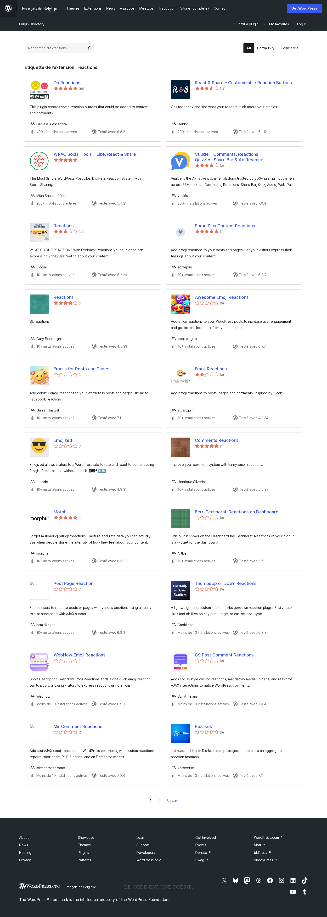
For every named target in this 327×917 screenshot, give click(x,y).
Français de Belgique (80, 887)
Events (200, 845)
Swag (201, 860)
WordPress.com (268, 837)
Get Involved (205, 837)
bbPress (262, 852)
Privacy (25, 860)
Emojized (63, 440)
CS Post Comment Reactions (224, 654)
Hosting (25, 852)
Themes (84, 845)
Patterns (84, 860)
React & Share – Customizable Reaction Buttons (243, 82)
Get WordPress (304, 8)
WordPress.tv (149, 860)
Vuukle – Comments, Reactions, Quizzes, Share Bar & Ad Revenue (229, 157)
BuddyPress (265, 860)
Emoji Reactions (211, 368)
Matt (259, 845)
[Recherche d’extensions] (89, 48)
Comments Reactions (217, 440)
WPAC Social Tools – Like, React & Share (95, 154)
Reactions (64, 225)
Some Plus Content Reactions (225, 225)
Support (142, 845)
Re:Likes (203, 726)
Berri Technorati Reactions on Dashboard (236, 511)
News (23, 845)
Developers (145, 852)
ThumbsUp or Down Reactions (226, 583)
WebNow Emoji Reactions (80, 654)
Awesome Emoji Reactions (222, 297)
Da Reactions (67, 82)
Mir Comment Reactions (78, 726)
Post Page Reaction (73, 583)
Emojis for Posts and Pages (81, 368)
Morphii (61, 511)
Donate (203, 852)
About (24, 837)
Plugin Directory (32, 24)
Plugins (83, 852)
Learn (140, 837)
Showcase (86, 837)
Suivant (172, 801)
